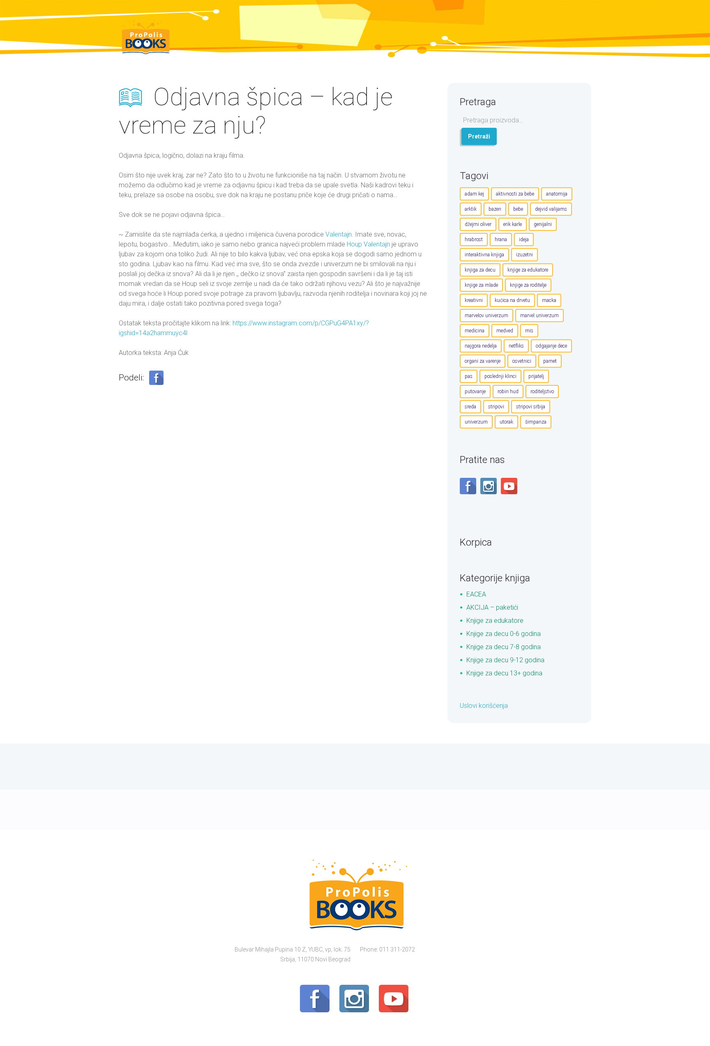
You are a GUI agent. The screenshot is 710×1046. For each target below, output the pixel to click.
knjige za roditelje (528, 285)
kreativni (474, 300)
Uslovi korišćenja (484, 706)
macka (549, 300)
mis (529, 331)
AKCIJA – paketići (492, 607)
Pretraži (479, 136)
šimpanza (535, 422)
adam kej (474, 194)
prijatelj (536, 376)
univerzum (476, 422)
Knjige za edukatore (494, 620)
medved (504, 331)
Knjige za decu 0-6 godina (503, 634)
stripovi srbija (530, 407)
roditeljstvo (542, 391)
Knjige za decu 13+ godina (504, 673)
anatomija (556, 194)
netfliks (516, 346)
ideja (524, 239)
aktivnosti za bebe (515, 194)
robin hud (508, 391)
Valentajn (338, 234)
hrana (501, 239)
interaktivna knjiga (484, 255)
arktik (471, 209)
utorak (506, 422)
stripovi (496, 407)
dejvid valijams (551, 209)
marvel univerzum (539, 315)
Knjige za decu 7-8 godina (503, 647)
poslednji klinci (500, 376)
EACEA (476, 594)
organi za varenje (482, 361)
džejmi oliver (478, 224)
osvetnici (521, 361)
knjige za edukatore (527, 270)
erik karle (512, 224)
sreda (470, 407)
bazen (495, 209)
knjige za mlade (481, 285)
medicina (474, 331)
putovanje (475, 391)
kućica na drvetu (512, 300)
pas (469, 376)
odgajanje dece (551, 346)
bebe (518, 209)
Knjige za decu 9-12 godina (505, 660)
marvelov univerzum (486, 315)
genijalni (543, 224)
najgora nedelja (481, 346)
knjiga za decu (480, 270)
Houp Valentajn (368, 244)
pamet (550, 361)
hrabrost (474, 239)
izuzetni (524, 255)
